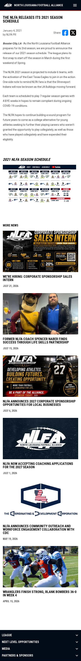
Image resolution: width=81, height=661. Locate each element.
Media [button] (6, 648)
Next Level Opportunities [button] (20, 642)
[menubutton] (75, 5)
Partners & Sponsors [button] (17, 655)
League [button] (7, 635)
